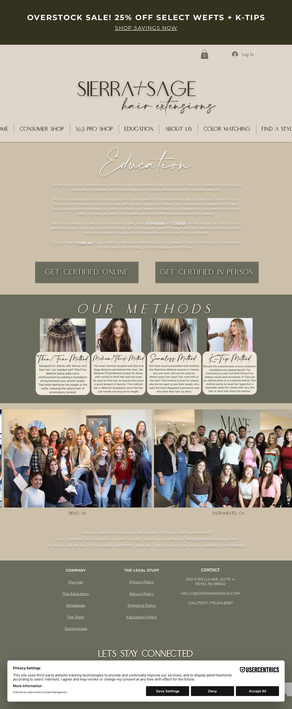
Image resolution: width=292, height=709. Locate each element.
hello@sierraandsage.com (212, 539)
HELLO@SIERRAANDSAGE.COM (210, 593)
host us (85, 242)
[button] (205, 54)
